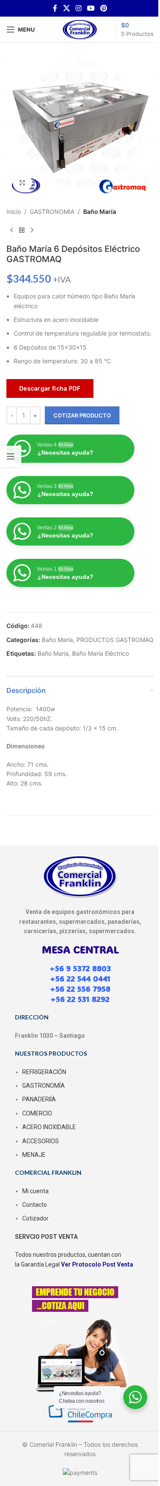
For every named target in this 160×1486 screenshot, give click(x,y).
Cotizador (35, 1218)
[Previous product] (11, 230)
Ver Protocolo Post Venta (97, 1264)
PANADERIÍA (39, 1099)
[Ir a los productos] (22, 230)
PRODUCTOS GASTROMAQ (115, 639)
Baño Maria (53, 653)
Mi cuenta (35, 1191)
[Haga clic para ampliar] (22, 182)
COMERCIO (37, 1113)
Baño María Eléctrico (100, 653)
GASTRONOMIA (52, 211)
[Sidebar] (10, 456)
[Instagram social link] (78, 8)
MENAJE (34, 1154)
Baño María (99, 211)
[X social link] (66, 8)
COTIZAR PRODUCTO (82, 415)
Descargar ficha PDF (50, 388)
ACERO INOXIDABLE (49, 1127)
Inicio (13, 211)
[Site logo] (80, 28)
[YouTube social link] (91, 8)
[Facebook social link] (55, 8)
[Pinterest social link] (104, 8)
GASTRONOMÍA (43, 1085)
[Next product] (32, 230)
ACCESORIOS (40, 1141)
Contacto (34, 1204)
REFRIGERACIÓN (44, 1072)
